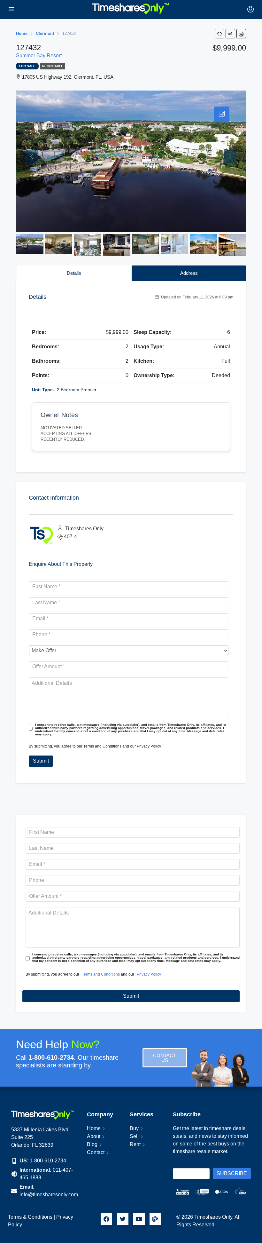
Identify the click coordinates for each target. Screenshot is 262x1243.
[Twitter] (122, 1219)
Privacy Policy (149, 746)
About (93, 1136)
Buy (134, 1128)
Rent (135, 1144)
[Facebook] (106, 1219)
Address (189, 273)
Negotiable (52, 66)
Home (94, 1128)
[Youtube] (139, 1219)
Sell (134, 1136)
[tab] (221, 114)
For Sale (27, 66)
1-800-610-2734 (48, 1160)
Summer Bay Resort (39, 55)
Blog (92, 1144)
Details (74, 273)
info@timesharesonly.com (48, 1194)
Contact (95, 1152)
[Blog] (155, 1219)
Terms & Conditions (30, 1217)
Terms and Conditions (102, 746)
